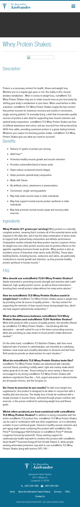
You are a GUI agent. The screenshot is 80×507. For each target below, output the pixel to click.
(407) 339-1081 (51, 485)
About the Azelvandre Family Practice (34, 491)
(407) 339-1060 (31, 485)
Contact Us (40, 496)
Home (12, 491)
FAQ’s (67, 491)
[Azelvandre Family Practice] (18, 6)
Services (58, 491)
